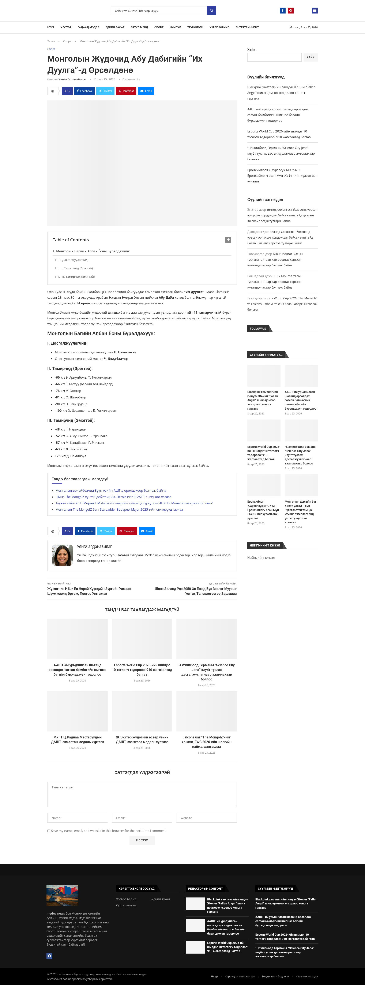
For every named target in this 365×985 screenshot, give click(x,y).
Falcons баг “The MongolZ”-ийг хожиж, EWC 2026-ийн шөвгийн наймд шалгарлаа (207, 742)
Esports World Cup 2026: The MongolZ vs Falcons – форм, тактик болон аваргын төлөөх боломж (282, 304)
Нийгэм (175, 27)
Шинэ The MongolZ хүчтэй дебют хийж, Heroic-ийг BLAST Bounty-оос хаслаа (113, 497)
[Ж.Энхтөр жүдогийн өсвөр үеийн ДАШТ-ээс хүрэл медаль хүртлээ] (142, 711)
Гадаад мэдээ (88, 27)
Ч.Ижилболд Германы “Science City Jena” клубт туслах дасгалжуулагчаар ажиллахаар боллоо (281, 153)
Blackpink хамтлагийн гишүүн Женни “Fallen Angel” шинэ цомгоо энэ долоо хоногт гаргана (281, 92)
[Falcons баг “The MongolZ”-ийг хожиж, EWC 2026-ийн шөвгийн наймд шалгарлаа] (206, 711)
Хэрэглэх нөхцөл (307, 976)
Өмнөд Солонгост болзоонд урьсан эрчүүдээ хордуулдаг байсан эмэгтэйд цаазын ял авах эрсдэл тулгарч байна (282, 215)
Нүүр (50, 27)
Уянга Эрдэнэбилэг (72, 79)
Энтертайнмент (247, 27)
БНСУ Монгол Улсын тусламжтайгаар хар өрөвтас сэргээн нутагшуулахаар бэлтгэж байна (275, 259)
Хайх (251, 49)
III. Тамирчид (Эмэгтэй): (78, 277)
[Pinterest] (291, 10)
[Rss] (307, 10)
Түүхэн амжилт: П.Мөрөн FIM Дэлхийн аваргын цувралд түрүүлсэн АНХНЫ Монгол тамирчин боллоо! (134, 503)
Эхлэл (51, 41)
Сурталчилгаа (126, 905)
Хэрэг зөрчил (219, 27)
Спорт (158, 27)
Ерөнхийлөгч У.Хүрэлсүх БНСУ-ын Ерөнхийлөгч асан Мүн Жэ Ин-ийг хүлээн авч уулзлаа (282, 175)
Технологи (195, 27)
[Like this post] (68, 91)
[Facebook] (283, 10)
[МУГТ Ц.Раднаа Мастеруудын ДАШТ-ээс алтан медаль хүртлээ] (77, 711)
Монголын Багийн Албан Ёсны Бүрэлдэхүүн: (93, 251)
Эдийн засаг (114, 27)
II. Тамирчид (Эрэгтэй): (77, 268)
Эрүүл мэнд (139, 27)
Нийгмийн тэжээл (261, 557)
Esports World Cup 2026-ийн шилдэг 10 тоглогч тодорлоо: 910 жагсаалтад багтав (142, 670)
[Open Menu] (315, 10)
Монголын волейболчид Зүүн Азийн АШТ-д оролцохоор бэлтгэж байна (111, 490)
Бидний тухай (160, 899)
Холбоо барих (126, 899)
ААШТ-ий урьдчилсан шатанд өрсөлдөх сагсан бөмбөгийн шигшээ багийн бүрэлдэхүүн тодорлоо (77, 670)
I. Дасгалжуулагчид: (74, 260)
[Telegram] (299, 10)
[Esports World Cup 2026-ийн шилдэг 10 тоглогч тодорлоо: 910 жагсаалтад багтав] (142, 639)
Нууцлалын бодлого (275, 976)
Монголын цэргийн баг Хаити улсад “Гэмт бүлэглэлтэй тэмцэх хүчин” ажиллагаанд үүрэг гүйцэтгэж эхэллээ (300, 512)
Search (211, 10)
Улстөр (66, 27)
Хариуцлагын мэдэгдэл (240, 976)
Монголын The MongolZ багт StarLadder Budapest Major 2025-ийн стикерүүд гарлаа (119, 509)
